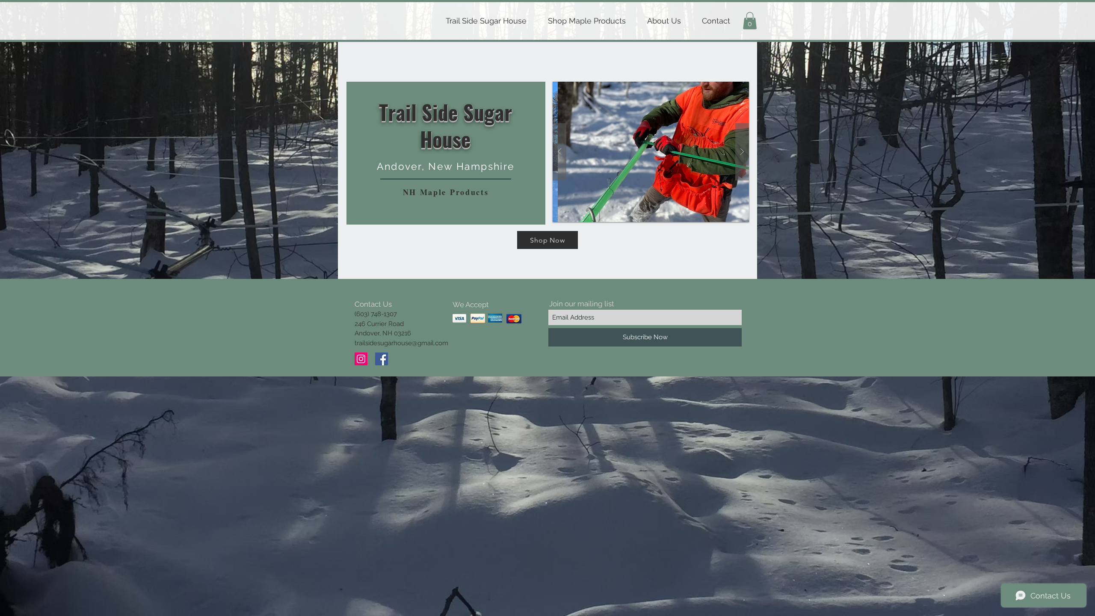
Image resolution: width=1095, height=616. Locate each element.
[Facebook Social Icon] (381, 358)
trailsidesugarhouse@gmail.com (401, 343)
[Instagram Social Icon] (361, 358)
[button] (750, 21)
